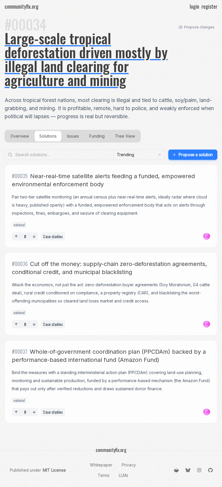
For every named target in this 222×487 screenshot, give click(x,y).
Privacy (129, 464)
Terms (104, 475)
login (194, 6)
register (209, 6)
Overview (19, 136)
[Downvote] (34, 236)
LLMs (123, 475)
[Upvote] (16, 236)
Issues (73, 136)
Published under (38, 470)
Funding (97, 136)
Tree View (125, 136)
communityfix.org (21, 6)
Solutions (48, 136)
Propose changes (199, 27)
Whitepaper (101, 464)
